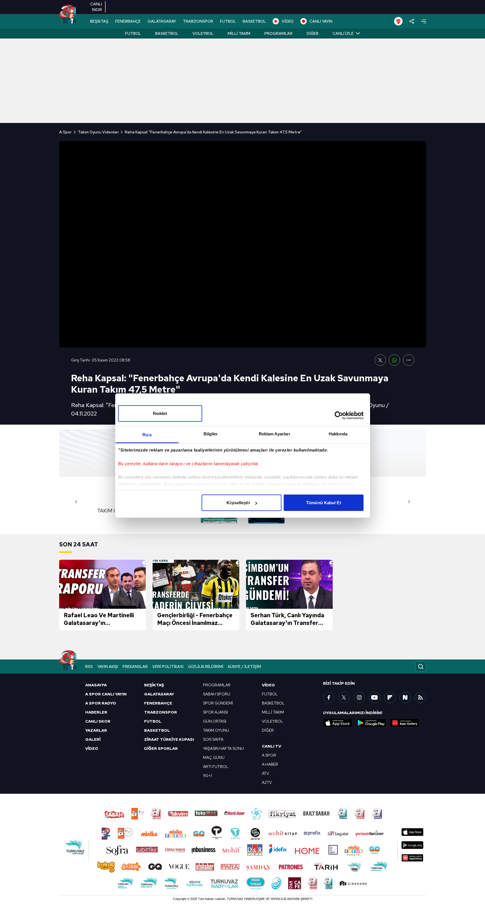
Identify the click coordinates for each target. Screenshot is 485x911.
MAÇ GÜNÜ (214, 757)
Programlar (278, 33)
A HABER (270, 764)
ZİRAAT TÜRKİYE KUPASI (169, 739)
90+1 (207, 775)
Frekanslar (135, 666)
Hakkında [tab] (338, 433)
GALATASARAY (162, 21)
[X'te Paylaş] (380, 360)
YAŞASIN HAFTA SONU (223, 748)
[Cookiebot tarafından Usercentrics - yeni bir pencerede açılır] (339, 415)
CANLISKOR (96, 6)
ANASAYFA (96, 684)
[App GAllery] (405, 722)
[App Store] (337, 722)
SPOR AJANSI (215, 712)
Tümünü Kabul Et (323, 502)
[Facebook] (328, 697)
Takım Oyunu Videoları (98, 132)
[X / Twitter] (344, 697)
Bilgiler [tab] (211, 433)
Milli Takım (239, 33)
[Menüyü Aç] (423, 21)
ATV (265, 773)
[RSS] (420, 697)
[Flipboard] (390, 697)
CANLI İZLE (343, 33)
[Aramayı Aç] (420, 666)
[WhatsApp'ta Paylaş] (394, 360)
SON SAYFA (213, 739)
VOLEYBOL (272, 721)
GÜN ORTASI (214, 721)
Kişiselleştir (238, 502)
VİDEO (288, 21)
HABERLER (96, 712)
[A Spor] (67, 14)
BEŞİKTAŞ (99, 21)
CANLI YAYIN (320, 21)
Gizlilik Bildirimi (205, 666)
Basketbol (166, 33)
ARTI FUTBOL (215, 766)
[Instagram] (359, 697)
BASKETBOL (254, 21)
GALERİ (93, 739)
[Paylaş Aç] (411, 21)
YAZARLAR (96, 730)
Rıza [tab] (146, 434)
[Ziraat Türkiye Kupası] (398, 21)
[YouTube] (374, 697)
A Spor (65, 132)
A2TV (267, 782)
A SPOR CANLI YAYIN (106, 694)
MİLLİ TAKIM (273, 712)
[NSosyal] (405, 697)
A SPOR (269, 755)
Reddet (160, 413)
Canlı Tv (271, 746)
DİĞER (268, 730)
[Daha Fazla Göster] (408, 360)
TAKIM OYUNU (216, 730)
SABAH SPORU (216, 694)
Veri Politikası (167, 666)
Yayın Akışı (107, 666)
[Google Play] (371, 722)
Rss (89, 666)
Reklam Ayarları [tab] (274, 433)
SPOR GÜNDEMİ (218, 703)
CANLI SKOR (97, 721)
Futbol (133, 33)
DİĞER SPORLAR (161, 748)
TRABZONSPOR (198, 21)
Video (268, 684)
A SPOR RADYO (100, 703)
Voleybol (203, 33)
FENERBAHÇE (128, 21)
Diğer (313, 33)
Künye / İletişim (244, 666)
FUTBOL (228, 21)
